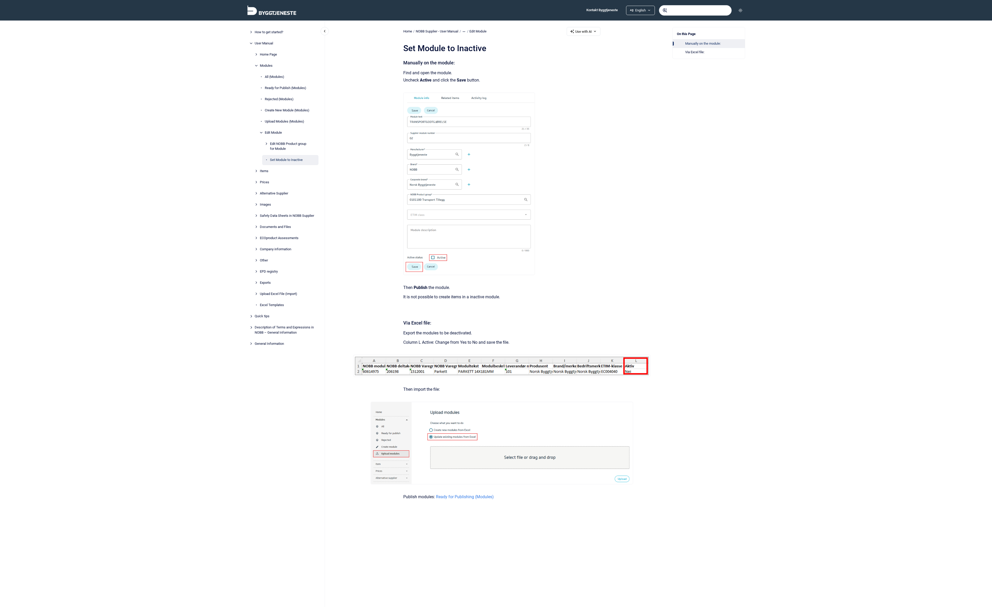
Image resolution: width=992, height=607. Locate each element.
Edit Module (273, 132)
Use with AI (583, 31)
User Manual (264, 43)
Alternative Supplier (274, 193)
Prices (264, 182)
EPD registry (269, 271)
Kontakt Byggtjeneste (602, 10)
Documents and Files (275, 227)
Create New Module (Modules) (287, 110)
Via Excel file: (694, 52)
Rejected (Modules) (279, 99)
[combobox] (695, 10)
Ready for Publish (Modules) (285, 88)
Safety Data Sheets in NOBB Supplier (287, 216)
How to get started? (269, 32)
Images (265, 204)
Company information (275, 249)
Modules (266, 66)
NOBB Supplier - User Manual (437, 31)
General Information (269, 344)
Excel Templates (272, 305)
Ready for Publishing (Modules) (465, 496)
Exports (265, 283)
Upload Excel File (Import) (278, 294)
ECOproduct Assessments (279, 238)
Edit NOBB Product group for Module (288, 146)
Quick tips (262, 316)
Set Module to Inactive (286, 160)
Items (264, 171)
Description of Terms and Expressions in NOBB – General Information (284, 329)
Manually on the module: (703, 43)
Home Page (268, 54)
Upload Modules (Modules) (284, 121)
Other (264, 260)
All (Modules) (274, 77)
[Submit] (665, 10)
